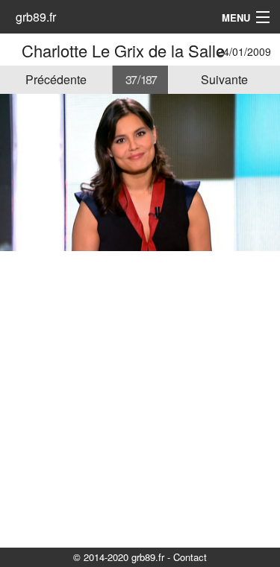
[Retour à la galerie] (13, 50)
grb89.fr (36, 16)
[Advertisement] (140, 398)
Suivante (224, 79)
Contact (190, 557)
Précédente (56, 79)
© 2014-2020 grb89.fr (118, 557)
